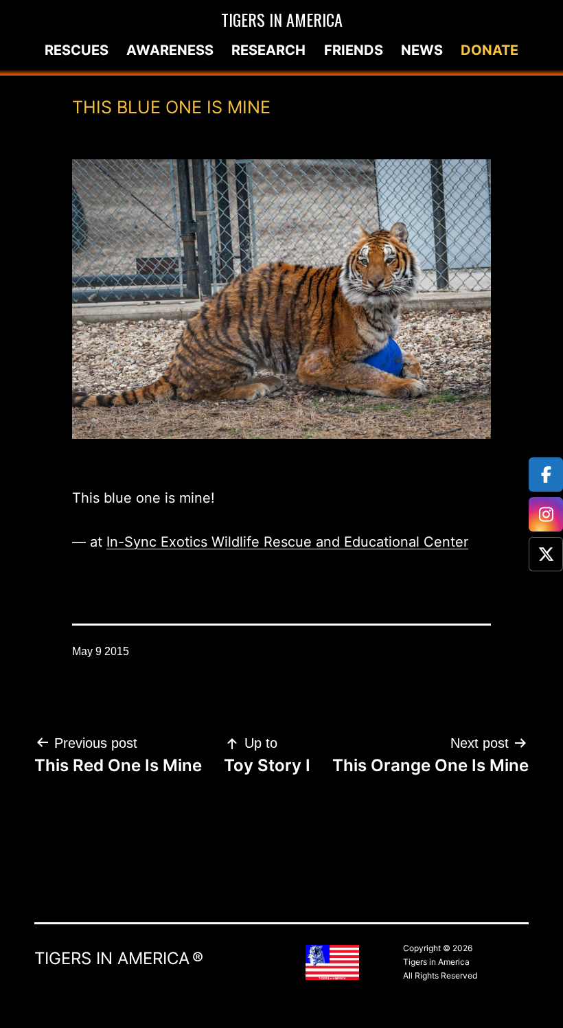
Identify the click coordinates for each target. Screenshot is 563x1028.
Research (268, 50)
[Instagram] (546, 514)
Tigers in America (282, 19)
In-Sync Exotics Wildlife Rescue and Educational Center (287, 542)
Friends (353, 50)
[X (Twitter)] (546, 554)
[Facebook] (546, 474)
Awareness (170, 50)
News (422, 50)
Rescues (76, 50)
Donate (489, 50)
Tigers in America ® (118, 958)
